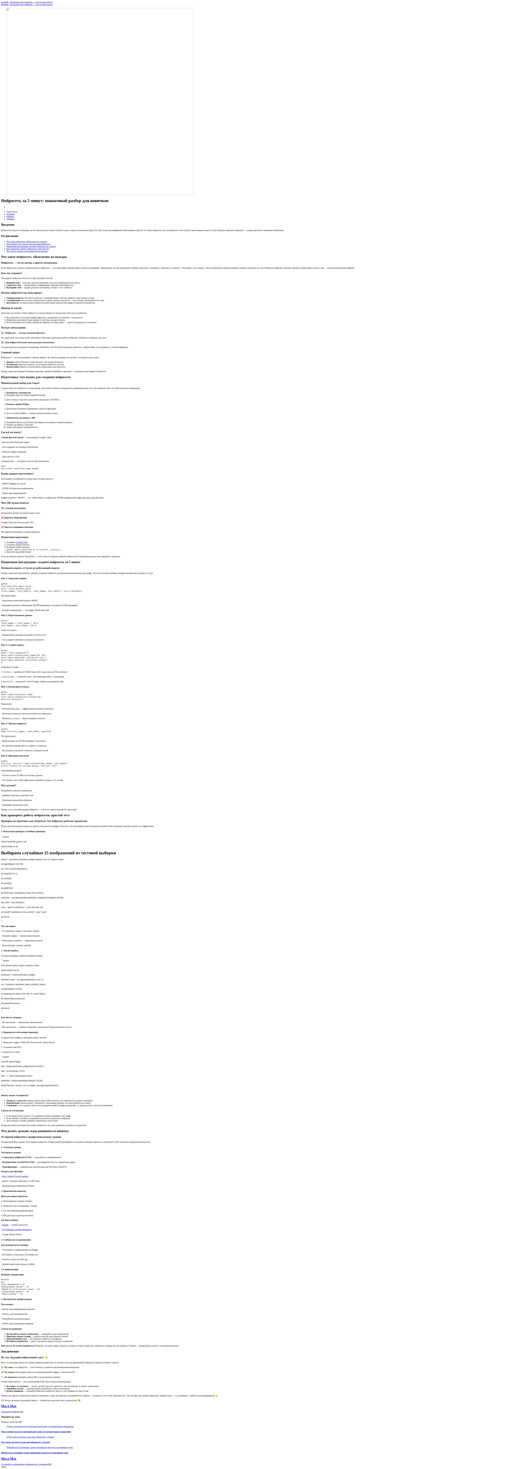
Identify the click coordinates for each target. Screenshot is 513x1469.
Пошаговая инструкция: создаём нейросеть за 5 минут (31, 246)
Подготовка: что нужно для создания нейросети (28, 244)
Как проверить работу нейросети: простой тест (27, 249)
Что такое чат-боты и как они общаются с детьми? (25, 1442)
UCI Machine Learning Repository (17, 1230)
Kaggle (5, 1225)
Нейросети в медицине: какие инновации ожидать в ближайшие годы (34, 1453)
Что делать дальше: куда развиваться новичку (27, 251)
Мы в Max (8, 1406)
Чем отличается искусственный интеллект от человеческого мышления (36, 1432)
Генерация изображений (12, 1412)
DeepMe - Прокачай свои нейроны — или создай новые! (27, 2)
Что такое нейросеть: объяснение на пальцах (26, 241)
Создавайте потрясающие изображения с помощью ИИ (26, 1464)
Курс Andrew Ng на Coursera (15, 1176)
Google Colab (22, 542)
